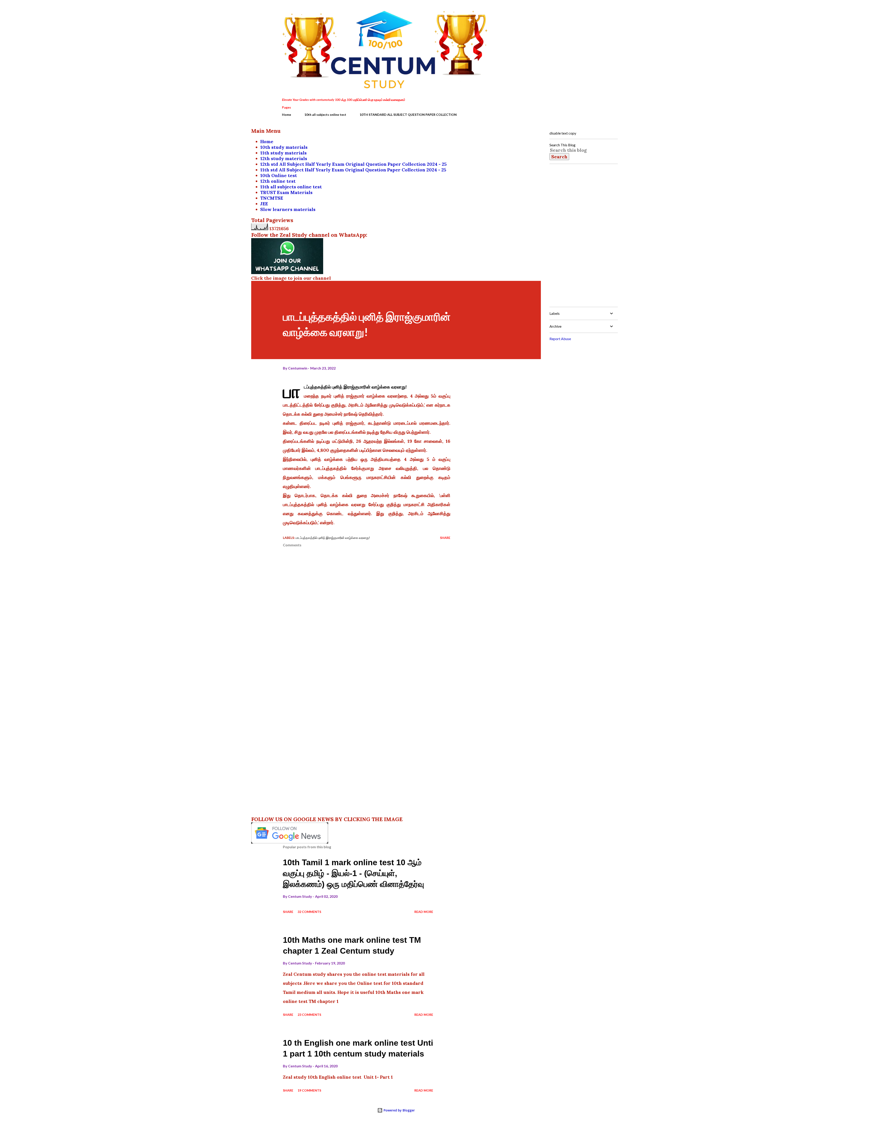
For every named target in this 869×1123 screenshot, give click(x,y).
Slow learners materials (287, 209)
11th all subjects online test (291, 187)
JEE (264, 203)
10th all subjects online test (325, 114)
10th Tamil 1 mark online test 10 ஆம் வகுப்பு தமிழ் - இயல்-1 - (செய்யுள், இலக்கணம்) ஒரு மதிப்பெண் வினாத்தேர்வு (353, 873)
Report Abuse (560, 338)
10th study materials (284, 147)
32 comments (309, 912)
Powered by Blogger (399, 1110)
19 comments (309, 1090)
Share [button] (445, 538)
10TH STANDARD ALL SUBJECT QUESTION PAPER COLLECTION (408, 114)
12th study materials (283, 158)
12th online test (278, 181)
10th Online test (278, 175)
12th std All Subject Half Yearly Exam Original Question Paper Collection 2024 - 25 (353, 164)
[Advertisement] (359, 696)
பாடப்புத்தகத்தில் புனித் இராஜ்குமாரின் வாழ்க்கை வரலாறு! (333, 538)
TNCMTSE (271, 198)
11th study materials (283, 153)
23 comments (309, 1014)
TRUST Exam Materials (286, 192)
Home (286, 114)
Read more (423, 912)
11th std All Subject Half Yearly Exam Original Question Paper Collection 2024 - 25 (353, 170)
